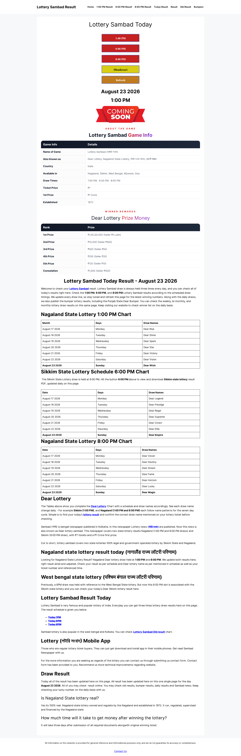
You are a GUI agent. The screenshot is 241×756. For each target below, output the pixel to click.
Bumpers (198, 6)
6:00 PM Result (123, 6)
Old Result (185, 6)
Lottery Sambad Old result (149, 631)
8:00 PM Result (143, 6)
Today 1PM (54, 617)
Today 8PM (54, 624)
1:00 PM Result (105, 6)
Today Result (161, 6)
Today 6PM (54, 620)
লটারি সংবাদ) (154, 526)
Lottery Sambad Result (56, 7)
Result (174, 6)
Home (90, 6)
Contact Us (120, 751)
